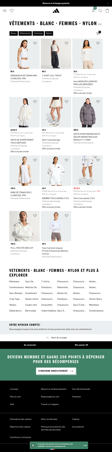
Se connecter (30, 345)
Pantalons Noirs (46, 287)
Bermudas (30, 311)
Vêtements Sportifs (62, 287)
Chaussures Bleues (47, 293)
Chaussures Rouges (63, 305)
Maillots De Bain (31, 287)
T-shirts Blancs (45, 281)
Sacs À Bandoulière (63, 311)
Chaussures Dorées (47, 299)
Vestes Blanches (94, 287)
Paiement (76, 397)
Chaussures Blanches (63, 281)
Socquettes (46, 305)
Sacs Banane (15, 293)
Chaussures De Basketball (95, 293)
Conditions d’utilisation (20, 437)
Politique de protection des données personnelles (53, 428)
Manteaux (14, 281)
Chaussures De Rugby (79, 281)
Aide (12, 404)
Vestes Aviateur (13, 305)
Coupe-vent (31, 305)
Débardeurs (15, 311)
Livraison (14, 389)
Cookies (75, 419)
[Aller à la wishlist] (11, 10)
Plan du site (15, 397)
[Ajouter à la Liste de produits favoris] (35, 44)
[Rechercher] (100, 10)
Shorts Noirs (95, 299)
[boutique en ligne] (56, 11)
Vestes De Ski (62, 293)
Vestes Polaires (93, 281)
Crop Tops (14, 299)
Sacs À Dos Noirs (78, 305)
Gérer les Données (49, 419)
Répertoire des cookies (20, 427)
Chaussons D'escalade (78, 311)
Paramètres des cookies (21, 419)
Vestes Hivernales (78, 293)
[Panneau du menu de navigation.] (4, 10)
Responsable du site (50, 397)
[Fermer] (33, 445)
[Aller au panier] (107, 10)
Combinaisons (16, 287)
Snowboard (31, 293)
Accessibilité (78, 427)
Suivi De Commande (81, 389)
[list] (51, 33)
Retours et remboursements (53, 389)
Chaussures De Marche (79, 299)
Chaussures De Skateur (79, 287)
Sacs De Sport (29, 281)
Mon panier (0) (81, 345)
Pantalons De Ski (64, 299)
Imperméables (48, 311)
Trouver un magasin (50, 404)
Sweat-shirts (31, 299)
